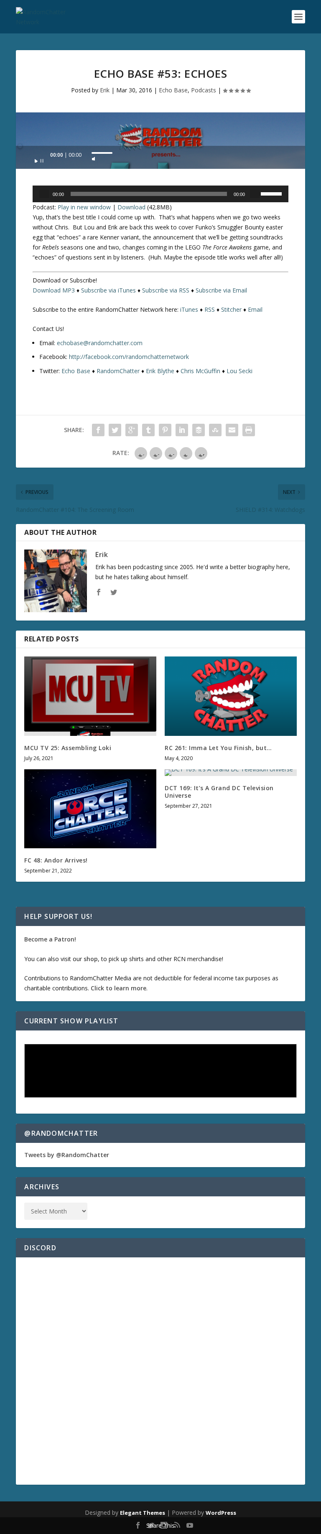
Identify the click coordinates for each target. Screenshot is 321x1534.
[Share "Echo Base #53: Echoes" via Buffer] (198, 430)
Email (255, 309)
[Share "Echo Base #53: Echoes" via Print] (248, 430)
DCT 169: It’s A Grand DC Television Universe (219, 791)
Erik (105, 90)
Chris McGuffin (200, 371)
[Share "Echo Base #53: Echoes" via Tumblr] (148, 430)
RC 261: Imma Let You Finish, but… (218, 748)
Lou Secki (239, 371)
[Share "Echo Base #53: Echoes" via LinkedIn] (181, 430)
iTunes (189, 309)
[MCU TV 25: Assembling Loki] (90, 695)
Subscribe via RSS (165, 290)
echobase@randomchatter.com (100, 343)
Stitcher (231, 309)
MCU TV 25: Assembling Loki (67, 748)
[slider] (102, 153)
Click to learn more (118, 988)
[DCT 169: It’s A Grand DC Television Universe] (231, 772)
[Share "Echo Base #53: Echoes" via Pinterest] (165, 430)
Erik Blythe (160, 371)
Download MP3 (54, 290)
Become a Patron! (50, 939)
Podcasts (203, 90)
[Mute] (94, 156)
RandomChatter (118, 371)
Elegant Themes (142, 1512)
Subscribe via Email (221, 290)
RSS (209, 309)
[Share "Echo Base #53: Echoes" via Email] (232, 430)
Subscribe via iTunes (108, 290)
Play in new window (84, 207)
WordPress (221, 1512)
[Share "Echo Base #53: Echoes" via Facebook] (98, 430)
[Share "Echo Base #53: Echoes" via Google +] (131, 430)
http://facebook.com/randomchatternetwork (129, 357)
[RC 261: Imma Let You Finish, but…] (231, 695)
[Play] (39, 158)
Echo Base (173, 90)
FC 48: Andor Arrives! (56, 860)
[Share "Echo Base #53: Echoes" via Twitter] (115, 430)
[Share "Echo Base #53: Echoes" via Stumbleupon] (215, 430)
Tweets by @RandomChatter (66, 1155)
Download (131, 207)
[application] (160, 157)
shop (91, 959)
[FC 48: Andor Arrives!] (90, 808)
